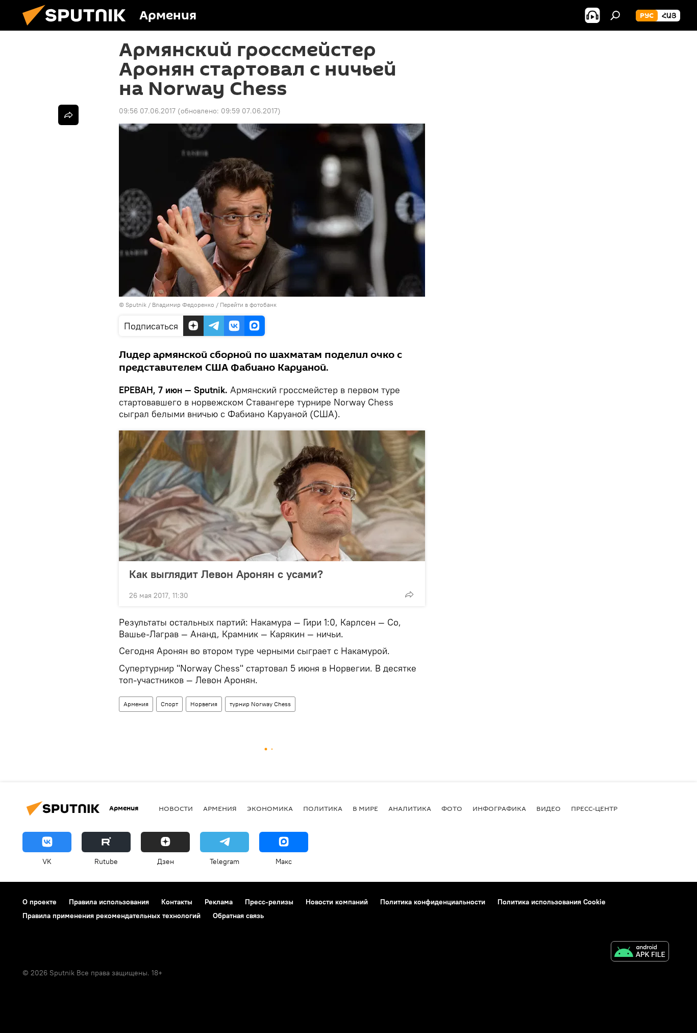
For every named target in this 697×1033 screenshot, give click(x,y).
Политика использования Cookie (551, 901)
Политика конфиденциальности (432, 901)
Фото (451, 808)
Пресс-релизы (269, 901)
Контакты (176, 901)
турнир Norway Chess (260, 704)
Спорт (169, 704)
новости (176, 808)
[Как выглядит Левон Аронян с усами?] (272, 495)
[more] (409, 594)
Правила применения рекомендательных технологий (111, 915)
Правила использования (109, 901)
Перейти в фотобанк (248, 304)
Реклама (219, 901)
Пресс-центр (594, 808)
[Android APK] (640, 952)
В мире (365, 808)
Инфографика (499, 808)
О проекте (39, 901)
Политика (322, 808)
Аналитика (409, 808)
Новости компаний (337, 901)
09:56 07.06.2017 (147, 110)
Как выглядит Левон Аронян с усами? (226, 574)
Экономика (270, 808)
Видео (548, 808)
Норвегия (203, 704)
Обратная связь (238, 915)
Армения (135, 704)
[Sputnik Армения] (78, 28)
